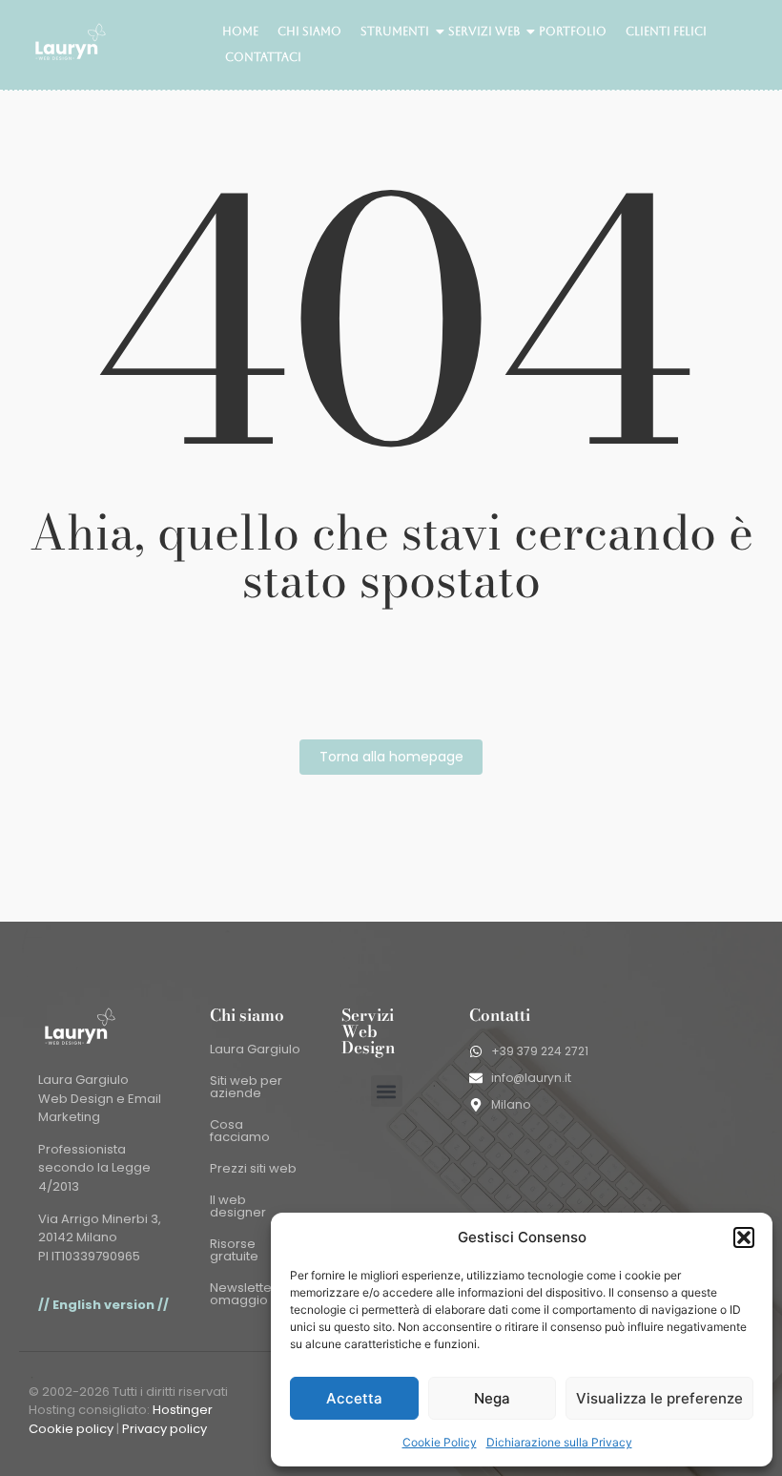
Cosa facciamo (240, 1130)
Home (240, 31)
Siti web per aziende (246, 1086)
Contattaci (263, 57)
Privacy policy (164, 1429)
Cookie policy (71, 1429)
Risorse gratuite (234, 1250)
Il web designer (238, 1206)
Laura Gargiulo (255, 1049)
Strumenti (394, 31)
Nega (492, 1398)
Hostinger (183, 1410)
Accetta (354, 1398)
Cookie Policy (439, 1442)
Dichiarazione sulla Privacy (559, 1442)
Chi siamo (309, 31)
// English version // (103, 1305)
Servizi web (484, 31)
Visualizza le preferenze (659, 1398)
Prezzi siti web (253, 1168)
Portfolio (573, 31)
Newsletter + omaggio (249, 1294)
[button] (743, 1237)
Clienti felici (666, 31)
